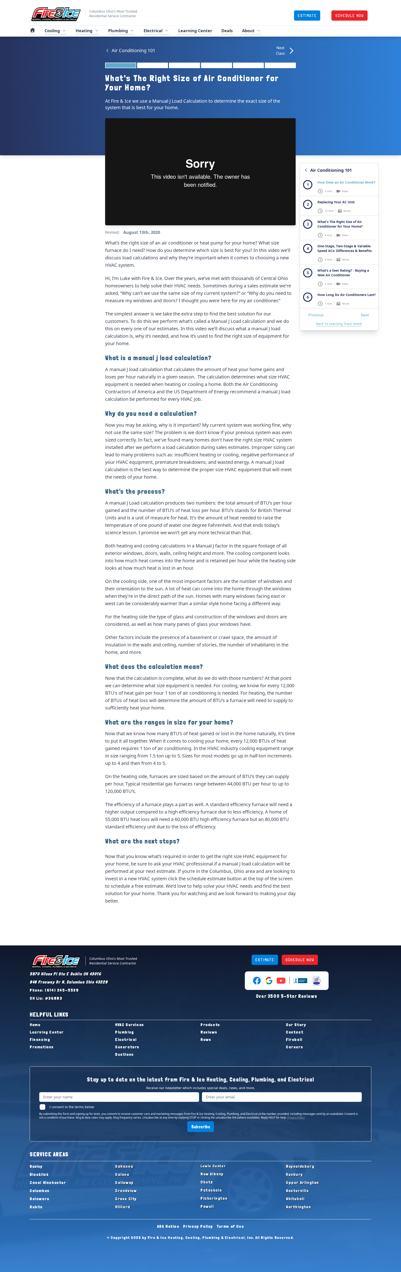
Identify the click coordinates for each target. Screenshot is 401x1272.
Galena (122, 1174)
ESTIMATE (307, 15)
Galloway (124, 1182)
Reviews (208, 1032)
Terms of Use (230, 1226)
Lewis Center (213, 1166)
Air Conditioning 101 (133, 50)
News (205, 1039)
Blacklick (39, 1174)
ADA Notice (168, 1226)
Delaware (39, 1198)
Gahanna (124, 1166)
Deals (227, 30)
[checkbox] (42, 1107)
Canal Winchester (48, 1182)
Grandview (126, 1190)
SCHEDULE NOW (349, 15)
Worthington (298, 1206)
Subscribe (200, 1126)
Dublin (36, 1206)
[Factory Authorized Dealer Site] (316, 980)
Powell (207, 1206)
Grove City (126, 1198)
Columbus (40, 1190)
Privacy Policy (296, 1117)
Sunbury (294, 1174)
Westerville (297, 1190)
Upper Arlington (302, 1182)
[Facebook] (257, 980)
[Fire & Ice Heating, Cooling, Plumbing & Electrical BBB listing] (300, 980)
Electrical (126, 1039)
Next (365, 315)
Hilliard (122, 1206)
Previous (316, 315)
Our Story (296, 1024)
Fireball (294, 1039)
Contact (294, 1032)
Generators (127, 1046)
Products (210, 1024)
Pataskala (211, 1190)
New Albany (212, 1173)
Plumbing (124, 1032)
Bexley (36, 1166)
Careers (294, 1046)
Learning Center (47, 1032)
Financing (40, 1039)
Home (35, 1024)
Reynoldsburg (300, 1166)
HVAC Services (129, 1024)
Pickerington (213, 1198)
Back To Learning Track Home (339, 323)
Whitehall (295, 1198)
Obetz (206, 1182)
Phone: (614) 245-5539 (54, 990)
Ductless (124, 1054)
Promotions (42, 1046)
